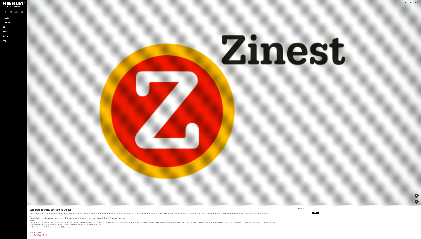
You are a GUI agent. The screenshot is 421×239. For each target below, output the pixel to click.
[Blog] (13, 40)
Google (22, 12)
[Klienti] (13, 27)
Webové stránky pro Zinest (38, 235)
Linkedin (11, 12)
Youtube (16, 12)
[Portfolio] (13, 18)
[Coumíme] (13, 22)
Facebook (6, 12)
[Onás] (13, 31)
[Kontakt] (13, 36)
